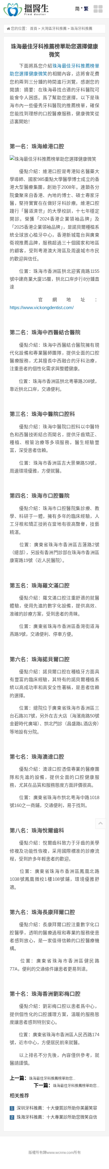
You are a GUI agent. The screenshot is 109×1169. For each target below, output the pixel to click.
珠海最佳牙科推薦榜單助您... (52, 1078)
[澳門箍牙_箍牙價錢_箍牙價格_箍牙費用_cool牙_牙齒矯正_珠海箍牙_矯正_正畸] (26, 9)
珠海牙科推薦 (81, 29)
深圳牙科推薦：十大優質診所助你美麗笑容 (57, 1107)
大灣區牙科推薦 (54, 29)
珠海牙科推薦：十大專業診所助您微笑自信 (57, 1117)
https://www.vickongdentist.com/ (42, 307)
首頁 (33, 29)
